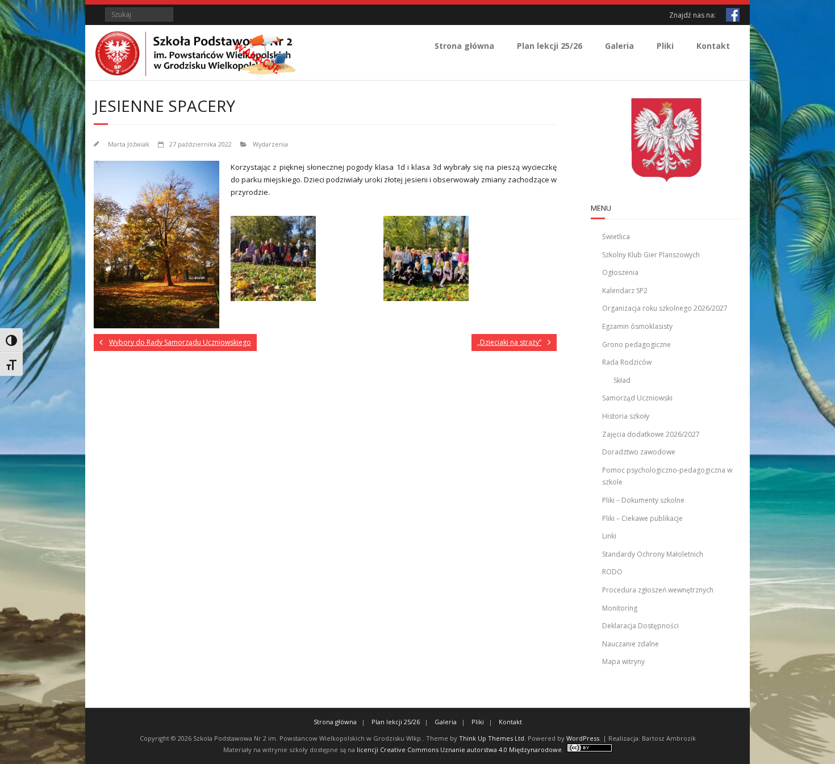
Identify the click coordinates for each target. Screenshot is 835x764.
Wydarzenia (270, 144)
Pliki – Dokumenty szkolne (643, 500)
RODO (612, 572)
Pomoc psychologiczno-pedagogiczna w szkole (667, 476)
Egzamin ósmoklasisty (637, 326)
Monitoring (619, 608)
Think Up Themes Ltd (491, 738)
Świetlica (616, 236)
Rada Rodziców (627, 362)
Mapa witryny (623, 661)
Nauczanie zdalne (630, 644)
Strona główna (464, 45)
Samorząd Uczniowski (637, 398)
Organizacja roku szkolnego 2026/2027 (665, 308)
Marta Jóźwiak (128, 144)
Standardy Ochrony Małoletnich (652, 554)
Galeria (619, 45)
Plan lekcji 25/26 (549, 45)
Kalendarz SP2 (625, 290)
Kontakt (713, 45)
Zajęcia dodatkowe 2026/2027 (651, 434)
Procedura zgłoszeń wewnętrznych (657, 590)
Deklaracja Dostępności (640, 626)
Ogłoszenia (620, 272)
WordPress (582, 738)
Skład (622, 380)
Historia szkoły (625, 416)
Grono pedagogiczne (636, 344)
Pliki (665, 45)
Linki (609, 536)
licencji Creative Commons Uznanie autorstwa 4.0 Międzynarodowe (459, 749)
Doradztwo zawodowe (638, 452)
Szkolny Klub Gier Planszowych (651, 255)
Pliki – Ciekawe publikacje (642, 518)
